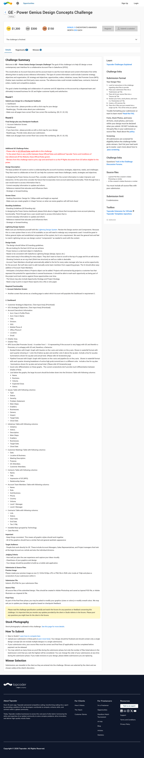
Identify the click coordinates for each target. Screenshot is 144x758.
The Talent (78, 710)
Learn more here (44, 639)
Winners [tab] (37, 50)
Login (136, 3)
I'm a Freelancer (103, 705)
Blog (99, 726)
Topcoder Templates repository (119, 214)
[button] (17, 3)
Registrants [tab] (21, 50)
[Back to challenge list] (5, 12)
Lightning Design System (47, 230)
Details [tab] (8, 50)
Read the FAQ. (128, 113)
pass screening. (113, 149)
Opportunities (28, 3)
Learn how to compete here (30, 636)
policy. (132, 131)
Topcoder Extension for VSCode (119, 211)
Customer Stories (81, 714)
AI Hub (100, 721)
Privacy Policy (125, 724)
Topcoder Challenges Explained (119, 64)
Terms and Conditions (128, 720)
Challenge (11, 16)
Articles (100, 730)
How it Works (79, 705)
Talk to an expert (129, 706)
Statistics (101, 735)
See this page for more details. (53, 626)
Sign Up (125, 3)
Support (123, 715)
